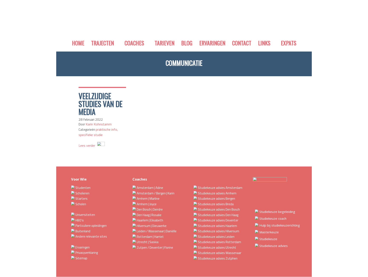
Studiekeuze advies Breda (216, 204)
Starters (81, 198)
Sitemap (81, 258)
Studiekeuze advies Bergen (216, 198)
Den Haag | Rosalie (149, 214)
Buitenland (82, 231)
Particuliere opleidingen (91, 225)
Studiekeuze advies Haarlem (217, 225)
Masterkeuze (269, 232)
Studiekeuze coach (272, 218)
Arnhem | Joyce (147, 204)
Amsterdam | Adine (150, 187)
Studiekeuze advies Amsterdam (220, 187)
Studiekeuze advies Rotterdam (219, 242)
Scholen (80, 204)
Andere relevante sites (91, 236)
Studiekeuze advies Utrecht (217, 247)
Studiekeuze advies (273, 246)
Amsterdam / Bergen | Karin (155, 193)
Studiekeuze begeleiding (277, 212)
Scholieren (82, 193)
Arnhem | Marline (148, 198)
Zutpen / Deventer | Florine (155, 247)
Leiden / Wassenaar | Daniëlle (157, 231)
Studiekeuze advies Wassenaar (219, 252)
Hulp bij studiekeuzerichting (279, 225)
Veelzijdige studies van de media (100, 103)
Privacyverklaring (86, 252)
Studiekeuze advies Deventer (218, 220)
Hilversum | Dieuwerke (152, 225)
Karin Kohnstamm (99, 124)
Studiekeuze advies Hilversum (218, 231)
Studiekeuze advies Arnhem (217, 193)
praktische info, (107, 129)
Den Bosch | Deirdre (150, 209)
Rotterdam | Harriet (150, 236)
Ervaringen (82, 247)
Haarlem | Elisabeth (150, 220)
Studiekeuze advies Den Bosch (219, 209)
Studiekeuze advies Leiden (216, 236)
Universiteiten (85, 214)
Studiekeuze (268, 239)
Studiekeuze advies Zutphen (217, 258)
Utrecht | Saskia (147, 242)
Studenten (83, 187)
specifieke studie (91, 134)
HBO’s (79, 220)
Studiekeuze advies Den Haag (218, 214)
